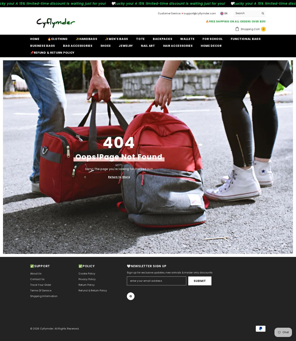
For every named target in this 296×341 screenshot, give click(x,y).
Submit (200, 281)
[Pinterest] (131, 296)
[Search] (250, 13)
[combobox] (247, 13)
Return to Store (119, 177)
